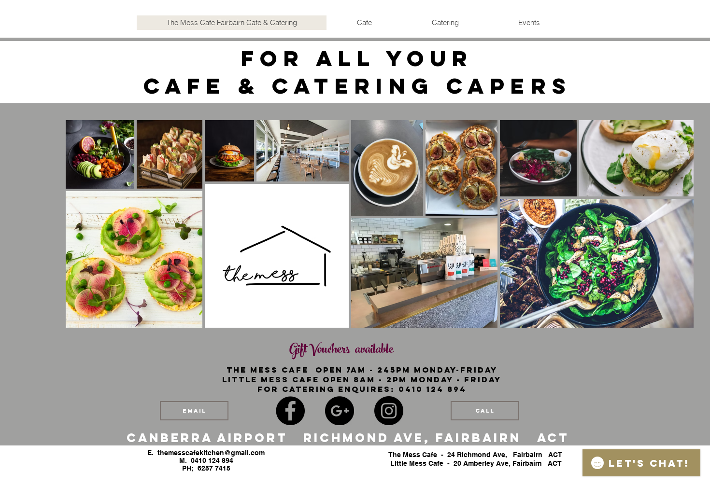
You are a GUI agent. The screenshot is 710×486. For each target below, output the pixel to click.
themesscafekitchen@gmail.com (211, 453)
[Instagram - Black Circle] (388, 410)
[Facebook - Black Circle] (290, 410)
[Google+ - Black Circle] (339, 410)
